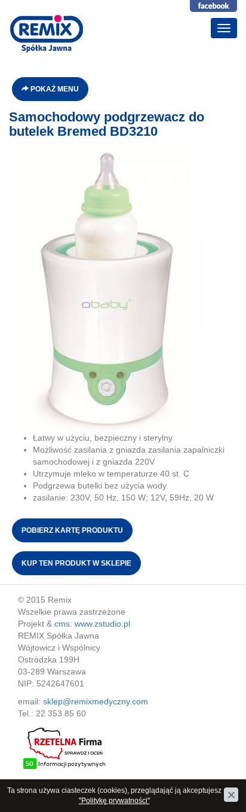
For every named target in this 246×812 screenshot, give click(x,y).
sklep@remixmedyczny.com (95, 701)
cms (62, 623)
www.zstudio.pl (102, 623)
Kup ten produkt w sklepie (76, 563)
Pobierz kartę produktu (72, 530)
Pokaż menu (54, 89)
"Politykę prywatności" (114, 800)
